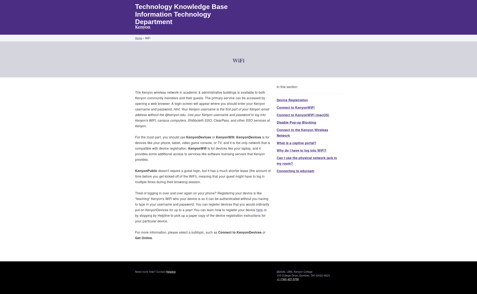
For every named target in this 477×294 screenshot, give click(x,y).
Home (138, 38)
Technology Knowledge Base (181, 6)
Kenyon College (142, 28)
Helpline (171, 271)
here (259, 209)
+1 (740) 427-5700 (288, 279)
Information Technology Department (173, 18)
